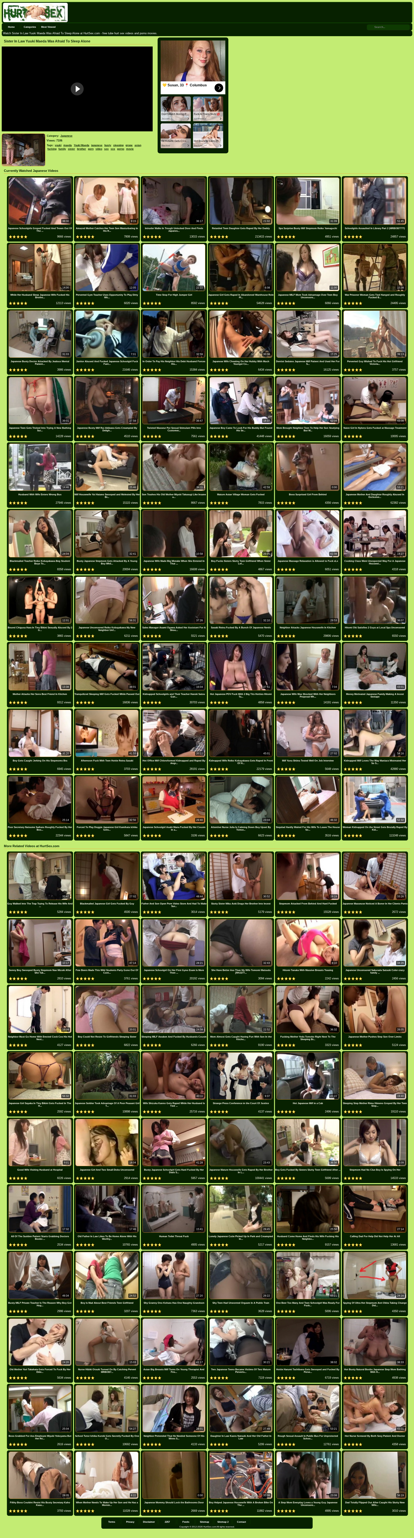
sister (71, 149)
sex (106, 149)
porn (91, 149)
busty (107, 145)
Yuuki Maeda (81, 145)
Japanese (66, 135)
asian (138, 145)
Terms (111, 1522)
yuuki (58, 145)
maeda (67, 145)
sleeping (118, 145)
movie (130, 149)
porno (120, 149)
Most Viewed (48, 27)
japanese (96, 145)
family (62, 149)
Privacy (130, 1522)
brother (81, 149)
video (99, 149)
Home (11, 27)
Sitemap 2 (223, 1522)
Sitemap (204, 1522)
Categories (30, 27)
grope (129, 145)
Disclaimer (149, 1522)
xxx (113, 149)
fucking (51, 149)
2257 (167, 1522)
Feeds (185, 1522)
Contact (241, 1522)
